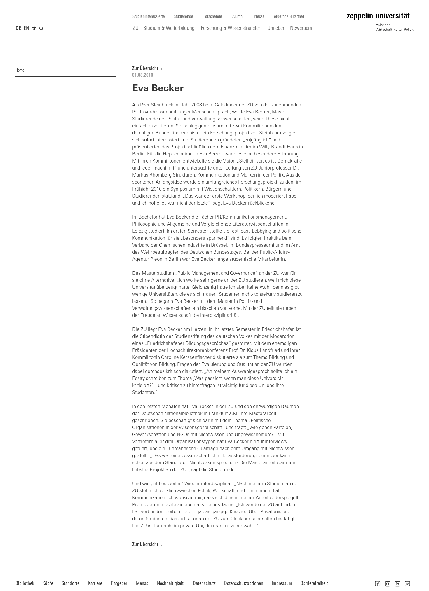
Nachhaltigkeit (170, 583)
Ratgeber (119, 583)
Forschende (212, 17)
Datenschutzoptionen (243, 583)
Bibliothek (24, 583)
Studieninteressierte (148, 17)
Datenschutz (204, 583)
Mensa (142, 583)
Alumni (237, 17)
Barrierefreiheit (314, 583)
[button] (377, 583)
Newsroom (301, 28)
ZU (136, 28)
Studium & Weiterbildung (169, 28)
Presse (259, 17)
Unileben (276, 28)
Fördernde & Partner (288, 17)
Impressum (282, 583)
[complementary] (34, 28)
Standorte (70, 583)
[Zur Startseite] (380, 22)
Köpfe (48, 583)
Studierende (183, 17)
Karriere (95, 583)
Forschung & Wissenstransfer (230, 28)
